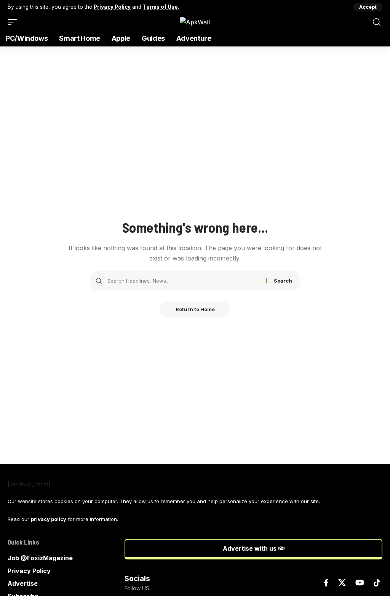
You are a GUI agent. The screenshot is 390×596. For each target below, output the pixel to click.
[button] (367, 7)
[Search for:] (184, 280)
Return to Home (195, 309)
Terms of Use (160, 7)
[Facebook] (326, 583)
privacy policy (48, 519)
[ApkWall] (195, 22)
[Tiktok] (377, 583)
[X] (342, 583)
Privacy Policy (112, 7)
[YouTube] (359, 583)
